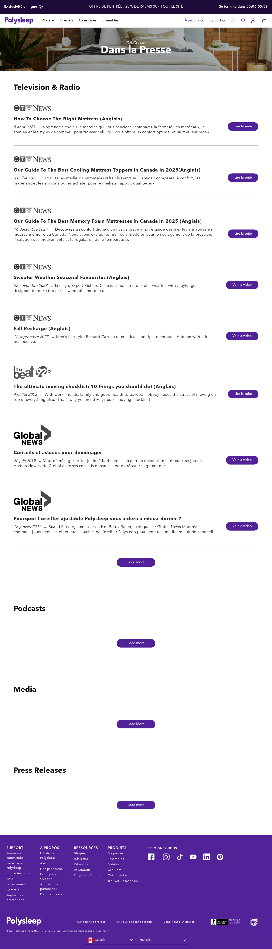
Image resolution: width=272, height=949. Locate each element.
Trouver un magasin (123, 881)
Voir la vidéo (242, 285)
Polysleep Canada (24, 931)
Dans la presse (51, 894)
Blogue (79, 853)
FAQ (9, 878)
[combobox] (109, 940)
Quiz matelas (118, 875)
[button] (263, 20)
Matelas (48, 20)
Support (214, 20)
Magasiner (115, 853)
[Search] (243, 20)
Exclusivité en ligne (21, 6)
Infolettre (81, 858)
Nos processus (51, 868)
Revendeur (82, 870)
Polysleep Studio (87, 875)
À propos (192, 20)
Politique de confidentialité (134, 922)
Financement (16, 884)
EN (233, 20)
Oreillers (66, 20)
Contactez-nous (18, 873)
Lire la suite (243, 126)
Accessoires (87, 20)
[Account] (253, 20)
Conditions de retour (91, 922)
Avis (43, 863)
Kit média (81, 864)
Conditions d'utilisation (179, 922)
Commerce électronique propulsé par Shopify (86, 931)
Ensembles (110, 20)
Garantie (12, 889)
